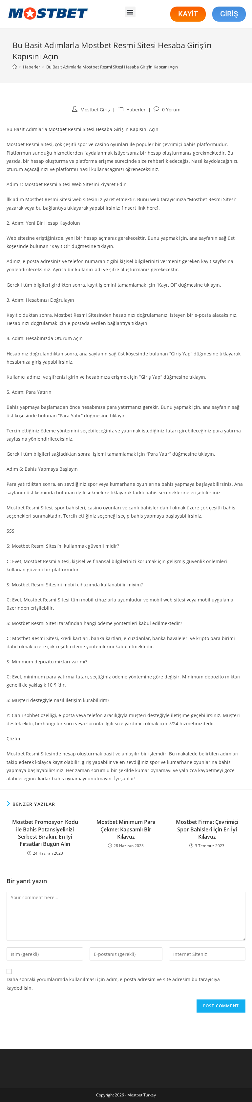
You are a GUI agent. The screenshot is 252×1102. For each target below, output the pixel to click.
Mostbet (58, 129)
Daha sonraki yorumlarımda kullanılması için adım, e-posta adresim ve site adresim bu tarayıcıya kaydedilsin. (113, 983)
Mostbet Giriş (95, 109)
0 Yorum (171, 109)
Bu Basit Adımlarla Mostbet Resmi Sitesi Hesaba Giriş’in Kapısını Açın (112, 67)
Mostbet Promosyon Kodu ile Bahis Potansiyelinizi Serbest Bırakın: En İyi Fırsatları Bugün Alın (45, 832)
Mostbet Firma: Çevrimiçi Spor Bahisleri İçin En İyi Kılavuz (207, 829)
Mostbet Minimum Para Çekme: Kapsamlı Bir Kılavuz (126, 829)
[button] (130, 12)
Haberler (136, 109)
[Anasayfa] (14, 67)
